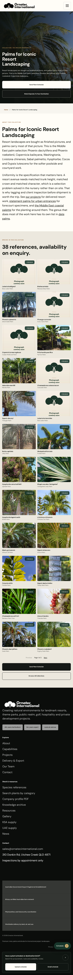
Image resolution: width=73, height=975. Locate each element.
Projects (7, 755)
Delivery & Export (13, 760)
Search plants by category (18, 793)
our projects (33, 197)
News (5, 833)
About (6, 743)
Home (6, 110)
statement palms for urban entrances (32, 201)
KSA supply (9, 822)
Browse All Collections (36, 676)
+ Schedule (29, 262)
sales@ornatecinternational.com (22, 849)
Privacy (50, 947)
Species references (14, 787)
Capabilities (9, 749)
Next (45, 658)
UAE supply (9, 828)
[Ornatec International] (19, 6)
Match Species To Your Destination (36, 94)
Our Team (8, 766)
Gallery (6, 816)
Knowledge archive (14, 805)
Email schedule (53, 967)
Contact (7, 772)
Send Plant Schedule (36, 85)
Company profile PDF (15, 799)
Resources (8, 810)
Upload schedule (21, 967)
